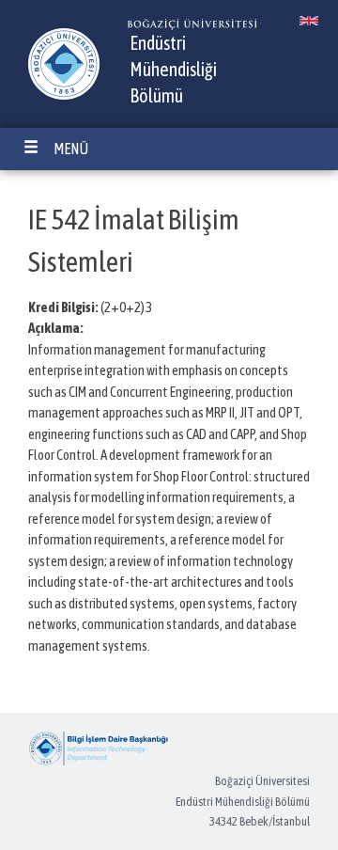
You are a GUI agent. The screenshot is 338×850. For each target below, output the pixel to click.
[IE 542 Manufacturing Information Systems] (308, 21)
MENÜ (71, 148)
